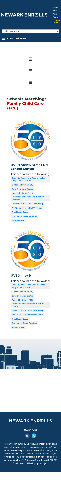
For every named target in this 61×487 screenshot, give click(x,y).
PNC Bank (16, 208)
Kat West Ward (18, 220)
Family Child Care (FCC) (22, 193)
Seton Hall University (33, 208)
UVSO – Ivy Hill (22, 275)
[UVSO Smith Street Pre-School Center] (30, 122)
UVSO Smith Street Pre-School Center (30, 167)
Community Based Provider (24, 216)
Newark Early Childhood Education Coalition (28, 198)
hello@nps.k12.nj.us (38, 463)
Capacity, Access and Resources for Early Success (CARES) (28, 179)
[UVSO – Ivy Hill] (30, 233)
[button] (27, 435)
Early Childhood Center (22, 189)
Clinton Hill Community (22, 185)
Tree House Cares (20, 212)
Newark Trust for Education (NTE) (27, 204)
